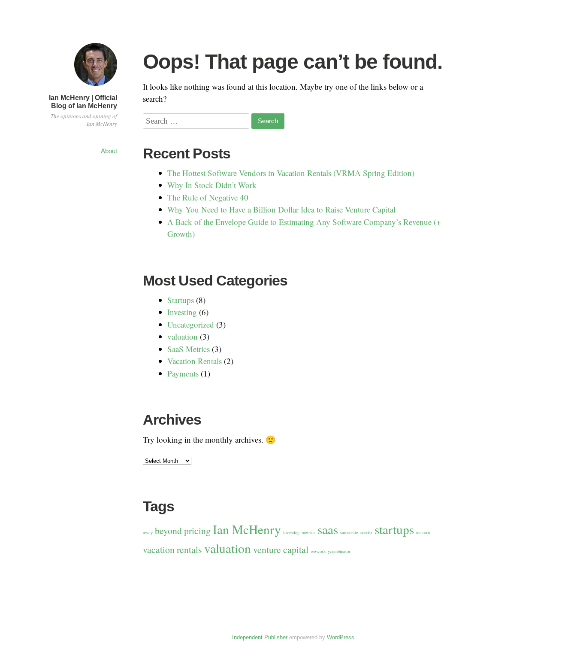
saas (327, 529)
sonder (366, 532)
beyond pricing (183, 530)
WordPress (340, 637)
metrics (308, 532)
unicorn (423, 532)
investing (291, 532)
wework (318, 551)
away (148, 532)
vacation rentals (172, 549)
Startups (180, 300)
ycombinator (339, 551)
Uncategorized (190, 324)
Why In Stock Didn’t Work (212, 184)
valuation (182, 336)
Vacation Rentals (194, 360)
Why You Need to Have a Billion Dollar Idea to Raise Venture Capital (281, 209)
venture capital (280, 549)
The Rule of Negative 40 (207, 197)
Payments (183, 373)
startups (394, 529)
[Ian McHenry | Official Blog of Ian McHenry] (95, 87)
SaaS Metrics (188, 348)
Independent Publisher (259, 637)
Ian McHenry (247, 529)
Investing (182, 312)
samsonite (349, 532)
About (109, 151)
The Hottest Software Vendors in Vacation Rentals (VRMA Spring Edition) (290, 172)
